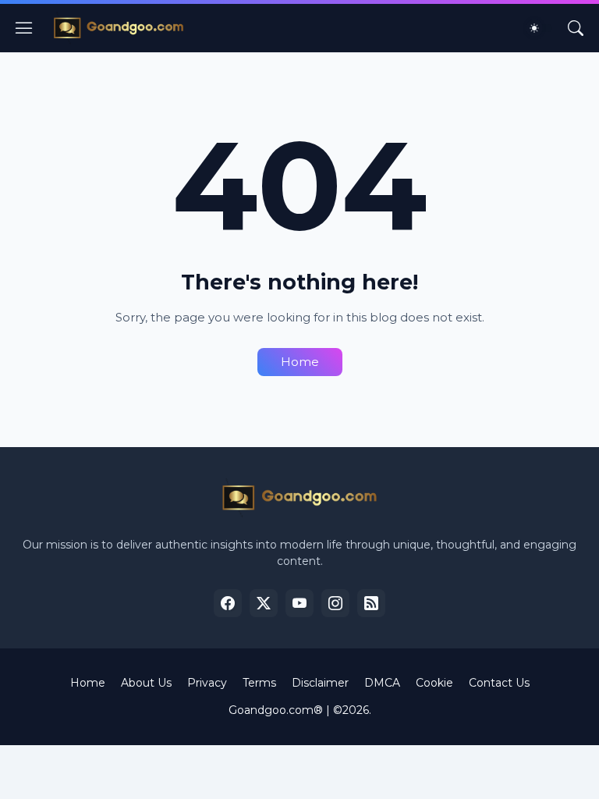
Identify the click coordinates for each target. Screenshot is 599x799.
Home (300, 361)
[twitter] (264, 603)
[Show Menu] (24, 28)
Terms (259, 683)
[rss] (371, 603)
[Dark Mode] (539, 28)
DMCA (382, 683)
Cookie (434, 683)
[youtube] (299, 603)
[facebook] (228, 603)
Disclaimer (320, 683)
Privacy (207, 683)
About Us (146, 683)
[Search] (575, 28)
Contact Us (499, 683)
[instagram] (335, 603)
